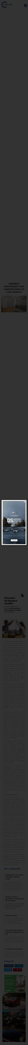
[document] (14, 522)
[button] (25, 501)
